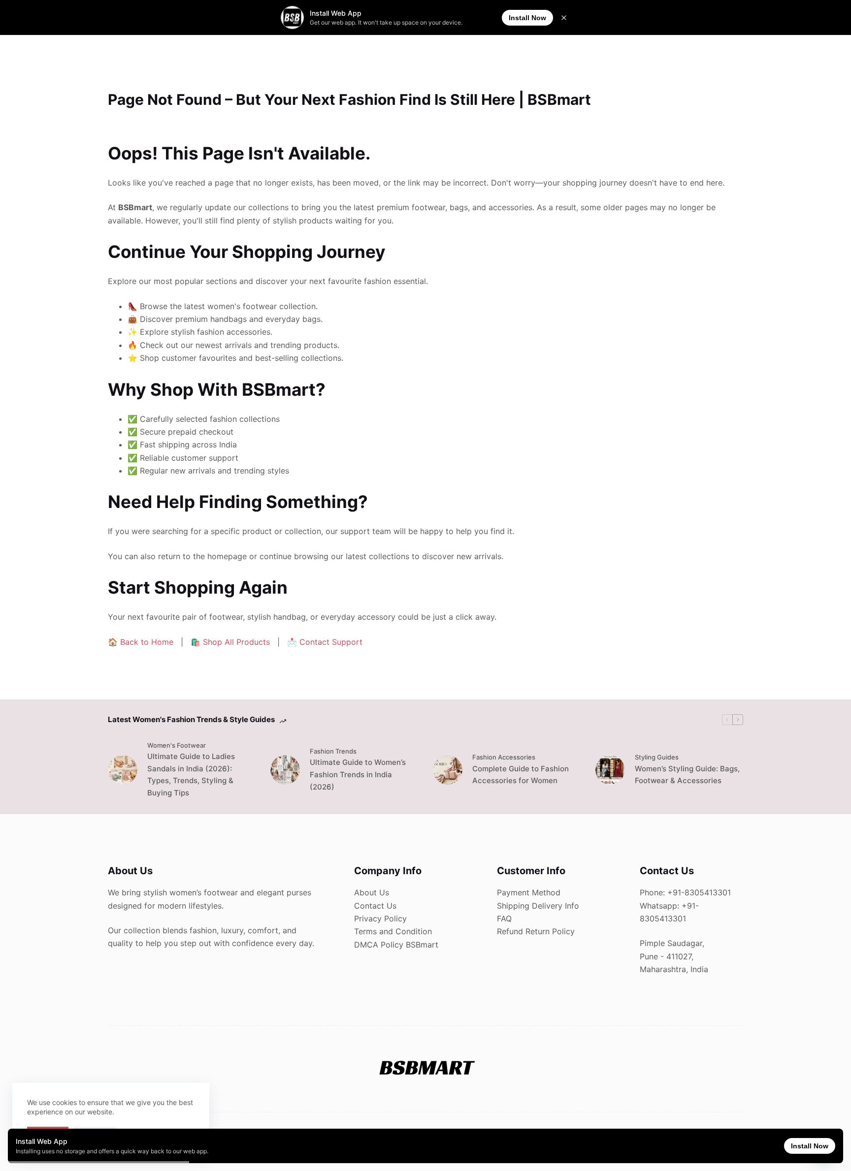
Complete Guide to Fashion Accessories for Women (520, 775)
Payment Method (528, 892)
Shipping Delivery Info (538, 906)
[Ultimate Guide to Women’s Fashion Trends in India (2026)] (285, 770)
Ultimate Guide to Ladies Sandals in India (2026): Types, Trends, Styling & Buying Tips (191, 774)
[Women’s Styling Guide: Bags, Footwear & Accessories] (610, 770)
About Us (371, 892)
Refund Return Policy (536, 931)
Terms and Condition (393, 931)
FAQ (504, 918)
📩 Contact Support (324, 642)
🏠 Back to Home (140, 642)
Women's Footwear (176, 745)
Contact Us (375, 906)
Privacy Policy (380, 918)
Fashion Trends (333, 751)
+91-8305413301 (699, 892)
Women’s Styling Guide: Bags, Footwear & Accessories (687, 775)
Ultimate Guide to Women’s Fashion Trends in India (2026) (358, 774)
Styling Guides (657, 757)
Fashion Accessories (503, 757)
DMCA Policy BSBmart (396, 944)
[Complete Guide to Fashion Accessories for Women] (447, 770)
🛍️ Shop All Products (230, 642)
